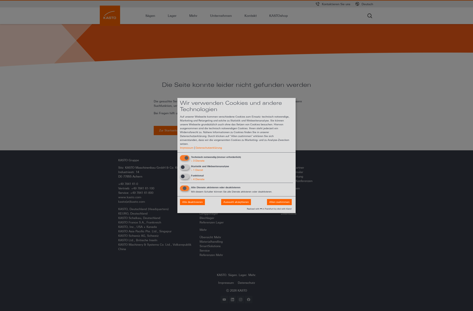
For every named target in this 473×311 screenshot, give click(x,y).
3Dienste (198, 160)
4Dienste (198, 179)
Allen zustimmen (279, 201)
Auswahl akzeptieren (236, 201)
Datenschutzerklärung (208, 147)
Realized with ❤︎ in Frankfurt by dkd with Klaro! (269, 209)
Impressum (186, 147)
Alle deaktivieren (192, 201)
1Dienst (197, 169)
